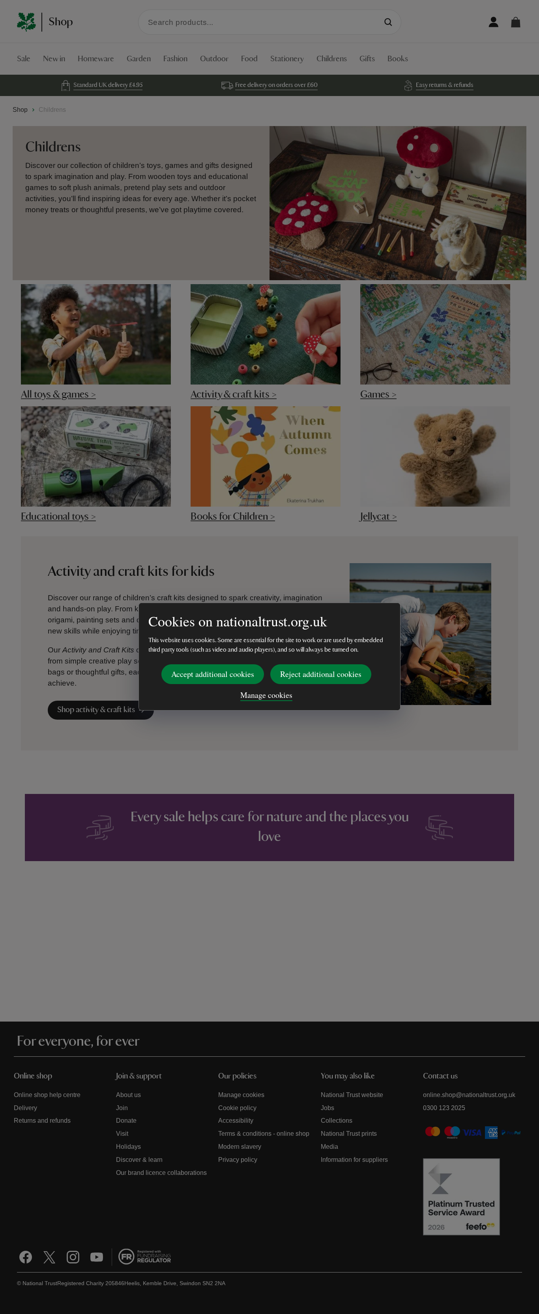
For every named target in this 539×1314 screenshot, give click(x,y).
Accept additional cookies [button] (212, 674)
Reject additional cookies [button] (320, 674)
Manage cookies (266, 695)
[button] (515, 22)
